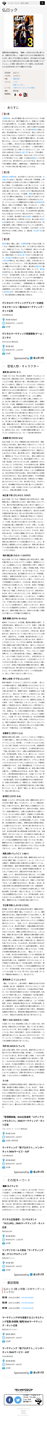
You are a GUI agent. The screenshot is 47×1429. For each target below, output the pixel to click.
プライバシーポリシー (23, 1415)
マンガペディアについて (23, 1409)
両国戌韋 (40, 202)
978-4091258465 (27, 1297)
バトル (15, 82)
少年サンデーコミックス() (23, 88)
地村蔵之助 (9, 258)
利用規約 (23, 1413)
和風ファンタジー (19, 85)
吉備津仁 (29, 216)
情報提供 (23, 1411)
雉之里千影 (23, 152)
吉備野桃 (5, 118)
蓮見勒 (34, 129)
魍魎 (33, 158)
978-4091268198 (27, 1308)
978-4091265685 (27, 1302)
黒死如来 (8, 292)
